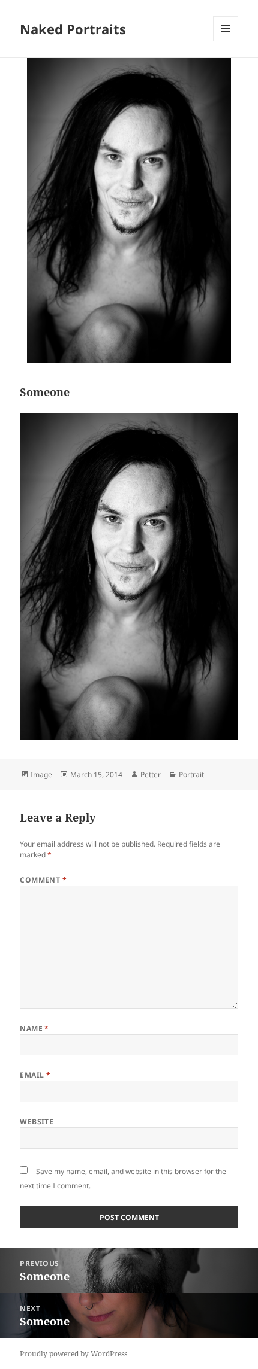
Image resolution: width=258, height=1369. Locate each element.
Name (34, 1028)
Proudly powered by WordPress (73, 1354)
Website (36, 1122)
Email (35, 1075)
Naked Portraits (73, 29)
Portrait (191, 774)
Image (41, 774)
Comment (43, 880)
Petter (150, 774)
